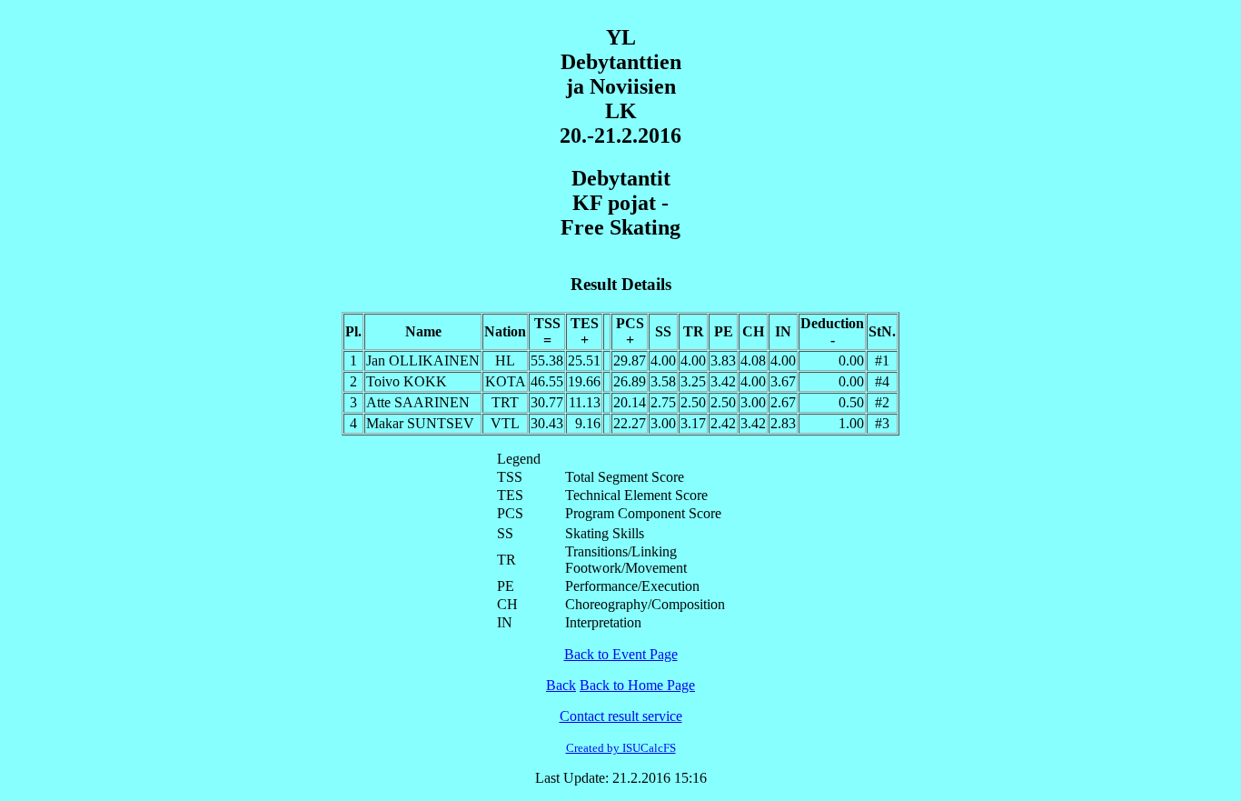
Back (561, 685)
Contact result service (621, 716)
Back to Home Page (637, 685)
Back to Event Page (621, 654)
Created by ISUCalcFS (621, 748)
